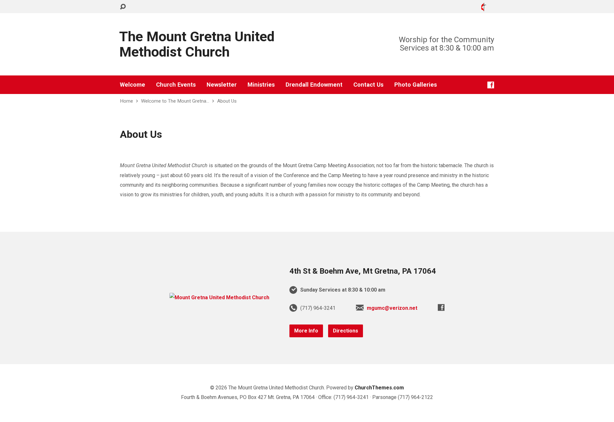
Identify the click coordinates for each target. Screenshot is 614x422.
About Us (227, 101)
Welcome (132, 85)
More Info (306, 331)
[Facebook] (490, 85)
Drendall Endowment (314, 85)
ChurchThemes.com (379, 388)
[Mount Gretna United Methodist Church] (219, 297)
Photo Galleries (415, 85)
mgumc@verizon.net (392, 308)
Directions (345, 331)
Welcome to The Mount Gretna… (175, 101)
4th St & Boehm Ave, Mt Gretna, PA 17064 (362, 271)
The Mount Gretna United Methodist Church (196, 44)
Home (126, 101)
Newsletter (222, 85)
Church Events (176, 85)
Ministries (261, 85)
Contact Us (368, 85)
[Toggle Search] (123, 7)
